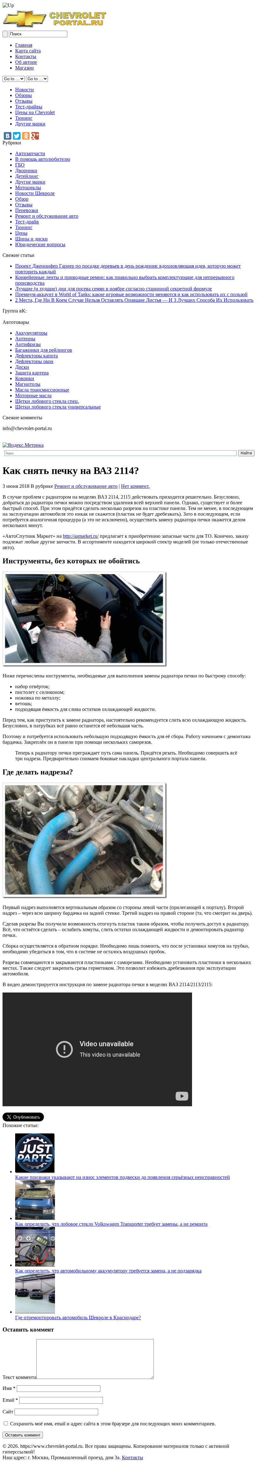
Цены (21, 233)
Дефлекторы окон (34, 361)
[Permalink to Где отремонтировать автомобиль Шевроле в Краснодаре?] (35, 1311)
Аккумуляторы (31, 333)
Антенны (25, 338)
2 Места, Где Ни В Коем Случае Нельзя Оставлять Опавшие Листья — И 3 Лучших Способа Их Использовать (134, 300)
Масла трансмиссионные (42, 389)
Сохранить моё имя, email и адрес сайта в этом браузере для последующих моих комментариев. (113, 1423)
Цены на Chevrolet (35, 112)
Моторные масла (33, 395)
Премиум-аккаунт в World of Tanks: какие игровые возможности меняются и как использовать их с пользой (131, 294)
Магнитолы (27, 384)
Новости (24, 89)
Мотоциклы (28, 187)
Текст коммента (19, 1377)
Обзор (21, 199)
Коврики (24, 378)
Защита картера (32, 372)
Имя (9, 1388)
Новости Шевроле (35, 193)
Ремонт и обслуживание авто (46, 216)
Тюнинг (24, 118)
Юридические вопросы (40, 244)
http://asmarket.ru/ (81, 536)
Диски (22, 367)
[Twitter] (17, 136)
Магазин (24, 67)
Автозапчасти (30, 153)
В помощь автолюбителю (42, 159)
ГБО (20, 164)
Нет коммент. (135, 486)
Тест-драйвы (28, 106)
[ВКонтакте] (7, 136)
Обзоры (23, 95)
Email (10, 1400)
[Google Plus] (35, 136)
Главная (23, 45)
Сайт (8, 1411)
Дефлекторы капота (36, 355)
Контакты (25, 56)
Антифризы (28, 344)
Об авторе (26, 62)
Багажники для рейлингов (43, 350)
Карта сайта (28, 50)
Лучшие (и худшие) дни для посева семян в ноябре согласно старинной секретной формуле (113, 288)
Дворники (26, 170)
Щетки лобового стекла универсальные (58, 407)
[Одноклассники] (26, 136)
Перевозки (26, 210)
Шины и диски (31, 238)
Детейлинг (27, 176)
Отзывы (24, 101)
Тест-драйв (27, 221)
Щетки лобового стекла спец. (47, 401)
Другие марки (30, 123)
